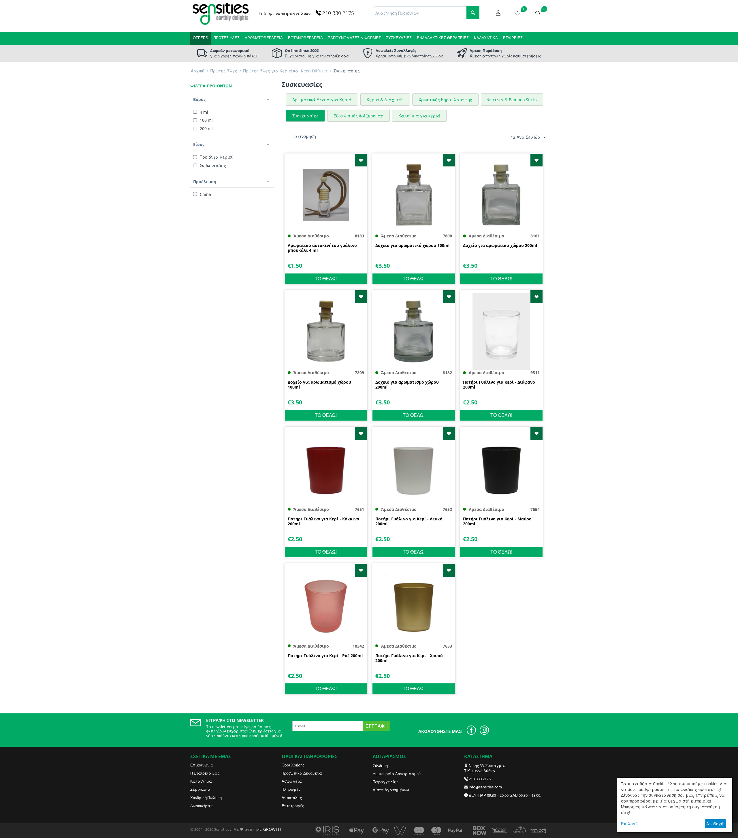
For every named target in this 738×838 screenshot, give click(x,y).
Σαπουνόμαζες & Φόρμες (354, 38)
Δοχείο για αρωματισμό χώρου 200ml (407, 385)
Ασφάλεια (292, 781)
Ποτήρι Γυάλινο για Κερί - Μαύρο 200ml (497, 521)
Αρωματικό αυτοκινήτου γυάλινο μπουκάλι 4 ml (322, 248)
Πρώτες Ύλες (226, 38)
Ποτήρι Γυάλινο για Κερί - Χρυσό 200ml (409, 658)
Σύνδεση (380, 765)
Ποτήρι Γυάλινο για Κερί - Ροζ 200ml (325, 655)
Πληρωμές (291, 789)
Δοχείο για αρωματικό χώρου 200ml (500, 245)
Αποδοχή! (715, 823)
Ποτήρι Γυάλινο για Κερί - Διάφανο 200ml (499, 385)
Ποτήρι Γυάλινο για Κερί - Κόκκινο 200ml (323, 521)
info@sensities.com (485, 787)
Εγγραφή (377, 726)
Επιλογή (629, 823)
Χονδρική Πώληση (206, 797)
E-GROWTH (270, 829)
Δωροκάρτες (201, 805)
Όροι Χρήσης (293, 765)
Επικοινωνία (202, 765)
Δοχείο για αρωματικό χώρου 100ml (412, 245)
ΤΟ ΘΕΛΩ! (326, 278)
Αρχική (197, 71)
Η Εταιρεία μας (205, 773)
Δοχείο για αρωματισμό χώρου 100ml (319, 385)
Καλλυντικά (486, 38)
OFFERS (200, 38)
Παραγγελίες (385, 781)
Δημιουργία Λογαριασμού (397, 773)
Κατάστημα (201, 781)
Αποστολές (292, 797)
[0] (517, 12)
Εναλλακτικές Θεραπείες (443, 38)
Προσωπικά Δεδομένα (302, 773)
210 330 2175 (480, 778)
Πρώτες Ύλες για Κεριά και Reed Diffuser (285, 71)
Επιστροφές (293, 805)
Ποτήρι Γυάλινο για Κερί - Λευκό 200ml (409, 521)
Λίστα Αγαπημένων (391, 789)
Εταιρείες (513, 38)
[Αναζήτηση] (472, 12)
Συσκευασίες (399, 38)
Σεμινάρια (200, 789)
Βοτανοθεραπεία (305, 38)
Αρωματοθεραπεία (264, 38)
